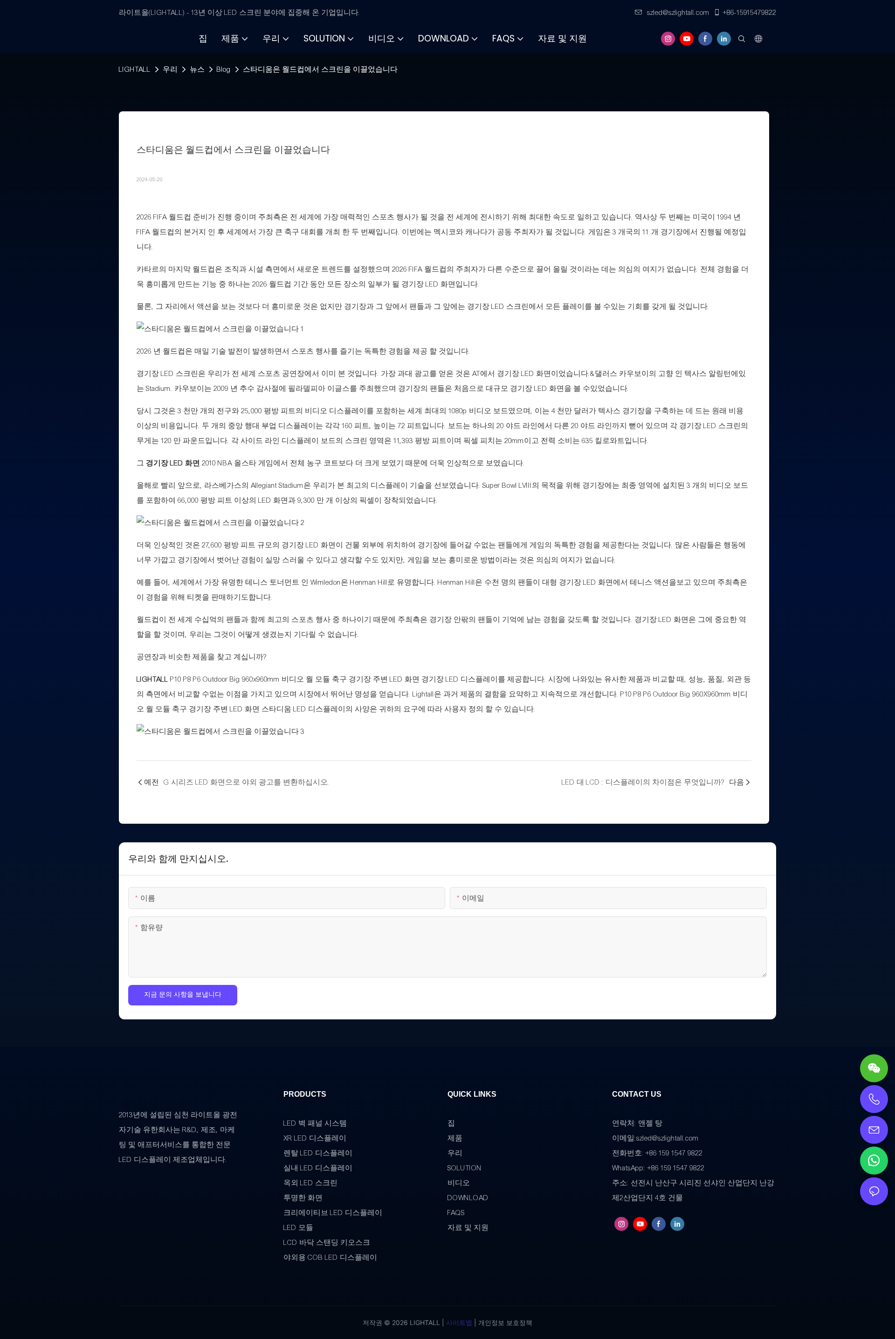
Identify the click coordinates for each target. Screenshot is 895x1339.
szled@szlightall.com (678, 12)
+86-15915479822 (749, 12)
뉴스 (197, 69)
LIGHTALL (135, 69)
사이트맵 (458, 1322)
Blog (224, 69)
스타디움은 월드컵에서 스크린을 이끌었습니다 (320, 69)
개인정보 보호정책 (504, 1322)
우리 (170, 69)
